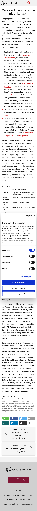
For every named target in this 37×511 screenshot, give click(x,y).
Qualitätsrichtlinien (11, 504)
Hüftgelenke (9, 135)
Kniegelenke (23, 135)
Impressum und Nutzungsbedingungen (18, 495)
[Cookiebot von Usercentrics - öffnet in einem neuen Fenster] (26, 216)
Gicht (6, 115)
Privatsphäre (25, 500)
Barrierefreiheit (27, 504)
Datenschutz (12, 500)
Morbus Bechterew (12, 95)
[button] (5, 418)
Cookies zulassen (18, 282)
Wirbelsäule (28, 133)
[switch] (32, 256)
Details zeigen (26, 276)
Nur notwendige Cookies (18, 294)
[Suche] (29, 3)
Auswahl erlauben (18, 288)
